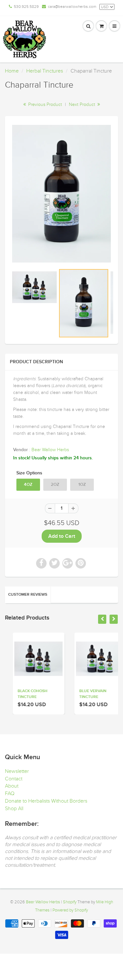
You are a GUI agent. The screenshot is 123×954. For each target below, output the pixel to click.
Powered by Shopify (70, 910)
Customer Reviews (27, 595)
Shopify (69, 902)
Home (12, 71)
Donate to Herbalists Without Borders (46, 801)
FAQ (9, 793)
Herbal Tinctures (44, 71)
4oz (28, 485)
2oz (55, 485)
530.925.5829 (26, 6)
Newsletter (17, 771)
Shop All (14, 808)
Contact (13, 778)
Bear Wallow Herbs (50, 449)
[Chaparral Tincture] (61, 194)
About (11, 786)
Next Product (82, 104)
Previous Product (44, 104)
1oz (82, 485)
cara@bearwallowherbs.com (72, 6)
